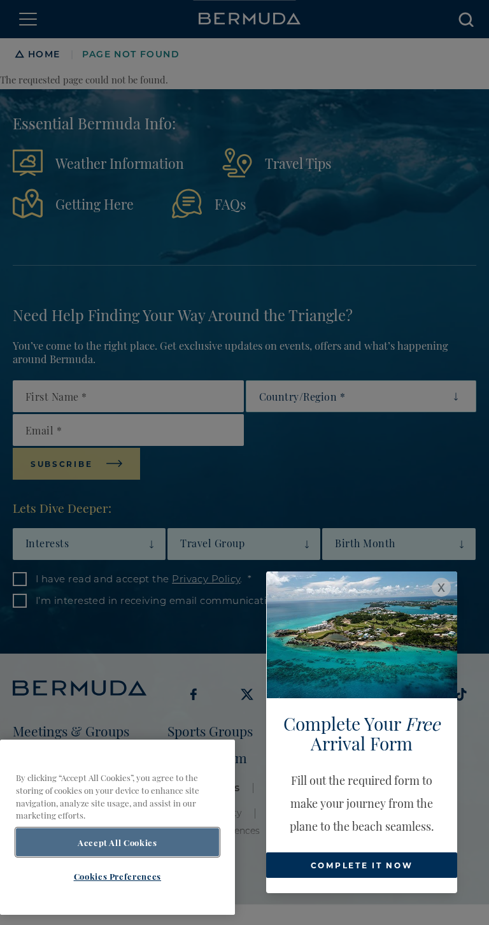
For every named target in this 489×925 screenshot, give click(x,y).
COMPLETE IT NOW (362, 865)
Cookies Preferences (117, 876)
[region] (117, 827)
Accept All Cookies (117, 842)
